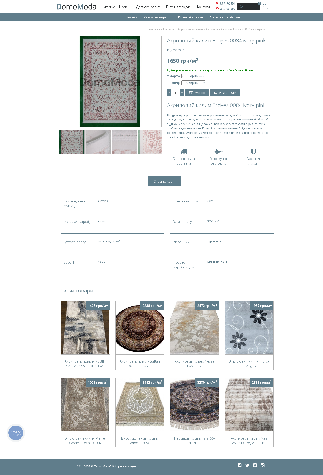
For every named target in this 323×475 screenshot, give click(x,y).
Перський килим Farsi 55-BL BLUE (194, 440)
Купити (199, 92)
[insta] (263, 465)
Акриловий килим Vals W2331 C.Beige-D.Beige (249, 440)
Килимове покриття (157, 17)
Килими (132, 17)
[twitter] (247, 465)
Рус (112, 7)
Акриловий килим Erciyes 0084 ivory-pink (235, 29)
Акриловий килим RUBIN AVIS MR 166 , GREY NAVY (85, 363)
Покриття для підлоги (225, 17)
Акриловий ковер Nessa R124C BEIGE (194, 363)
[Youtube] (255, 465)
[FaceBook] (240, 465)
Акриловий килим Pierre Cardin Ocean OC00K (85, 440)
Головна (153, 29)
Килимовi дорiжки (190, 17)
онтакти (203, 6)
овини (124, 6)
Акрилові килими (190, 29)
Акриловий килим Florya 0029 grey (249, 363)
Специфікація (164, 181)
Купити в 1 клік (225, 93)
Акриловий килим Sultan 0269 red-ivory (140, 363)
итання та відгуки (178, 6)
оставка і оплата (148, 6)
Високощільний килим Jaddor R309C (139, 440)
